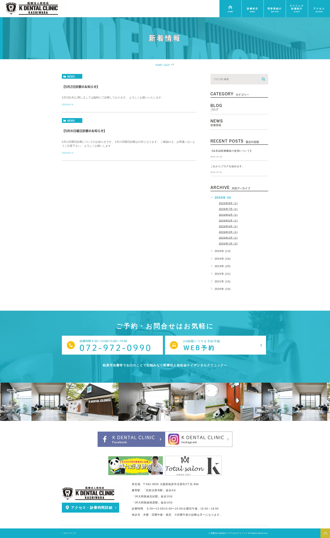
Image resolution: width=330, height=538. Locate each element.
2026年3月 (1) (228, 231)
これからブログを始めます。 (227, 166)
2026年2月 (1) (228, 237)
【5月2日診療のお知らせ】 (81, 86)
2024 (166, 65)
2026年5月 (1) (228, 220)
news (71, 76)
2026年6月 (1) (228, 214)
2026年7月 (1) (228, 209)
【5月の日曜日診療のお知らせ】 (84, 131)
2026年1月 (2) (228, 243)
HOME (158, 65)
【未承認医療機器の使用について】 (231, 150)
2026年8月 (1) (228, 203)
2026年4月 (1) (228, 226)
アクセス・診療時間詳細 (92, 508)
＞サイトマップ (69, 533)
